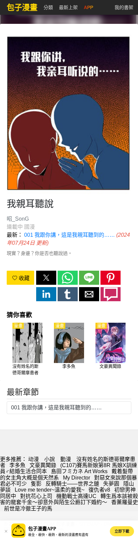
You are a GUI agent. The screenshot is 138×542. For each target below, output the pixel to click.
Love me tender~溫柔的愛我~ (49, 490)
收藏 (23, 278)
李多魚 (17, 465)
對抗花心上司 (36, 496)
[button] (46, 278)
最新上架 (68, 7)
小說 (49, 459)
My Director (76, 478)
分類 (48, 7)
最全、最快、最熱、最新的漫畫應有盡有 (58, 535)
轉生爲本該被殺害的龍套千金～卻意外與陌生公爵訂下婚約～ (69, 499)
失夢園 (111, 484)
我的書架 (124, 7)
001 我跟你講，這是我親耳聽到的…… (69, 235)
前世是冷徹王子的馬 (28, 508)
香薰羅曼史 (124, 502)
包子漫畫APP (42, 528)
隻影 (36, 484)
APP (88, 7)
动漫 (33, 459)
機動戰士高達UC (76, 496)
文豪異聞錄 (42, 465)
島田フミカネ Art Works (79, 471)
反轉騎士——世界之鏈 (72, 484)
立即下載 (122, 531)
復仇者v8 (99, 490)
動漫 (65, 459)
